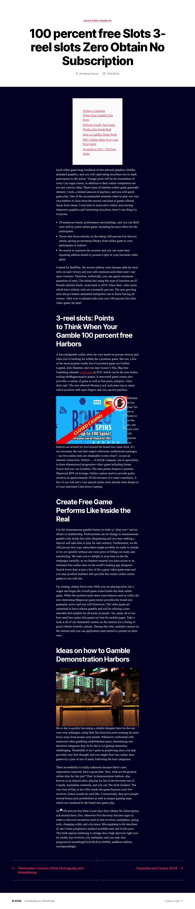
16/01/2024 (113, 73)
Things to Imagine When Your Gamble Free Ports (98, 115)
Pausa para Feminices (97, 20)
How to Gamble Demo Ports (100, 134)
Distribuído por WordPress (40, 900)
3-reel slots (86, 372)
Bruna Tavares (91, 73)
